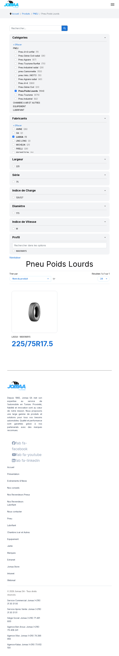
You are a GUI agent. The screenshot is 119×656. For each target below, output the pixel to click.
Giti (18, 133)
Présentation (13, 474)
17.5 (17, 213)
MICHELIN (21, 144)
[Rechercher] (65, 28)
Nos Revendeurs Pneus (18, 494)
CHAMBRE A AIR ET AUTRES (26, 102)
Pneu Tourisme (25, 95)
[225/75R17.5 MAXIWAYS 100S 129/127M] (34, 312)
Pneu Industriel (25, 99)
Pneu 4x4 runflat (26, 52)
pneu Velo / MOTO (27, 75)
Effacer (17, 44)
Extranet (11, 559)
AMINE (19, 129)
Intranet (10, 573)
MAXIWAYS (21, 251)
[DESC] (54, 279)
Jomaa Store (13, 566)
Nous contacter (14, 511)
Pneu (9, 518)
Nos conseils (13, 488)
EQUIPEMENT (19, 106)
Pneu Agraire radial (27, 79)
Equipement (13, 539)
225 (18, 166)
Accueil (10, 467)
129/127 (19, 197)
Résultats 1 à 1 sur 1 (101, 273)
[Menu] (112, 4)
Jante (10, 546)
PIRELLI (19, 148)
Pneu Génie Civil (26, 87)
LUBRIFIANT (18, 110)
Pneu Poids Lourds (28, 91)
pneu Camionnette (27, 71)
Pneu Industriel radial (28, 67)
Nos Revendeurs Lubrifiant (15, 503)
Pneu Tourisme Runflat (29, 63)
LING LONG (21, 141)
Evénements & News (17, 481)
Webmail (11, 580)
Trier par (13, 273)
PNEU (15, 48)
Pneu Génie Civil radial (29, 55)
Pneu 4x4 (23, 83)
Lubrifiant (11, 525)
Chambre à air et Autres (18, 532)
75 (17, 182)
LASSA (20, 137)
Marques (11, 553)
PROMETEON (22, 152)
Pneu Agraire (24, 59)
